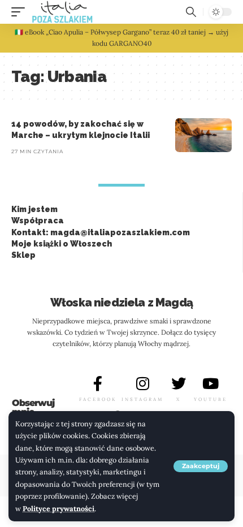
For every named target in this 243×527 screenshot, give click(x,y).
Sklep (23, 255)
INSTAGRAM (142, 399)
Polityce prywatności (58, 508)
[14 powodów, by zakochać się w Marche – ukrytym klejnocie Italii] (203, 135)
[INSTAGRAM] (142, 383)
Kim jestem (34, 209)
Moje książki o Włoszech (61, 243)
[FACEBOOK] (97, 383)
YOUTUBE (210, 399)
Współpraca (37, 220)
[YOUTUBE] (210, 383)
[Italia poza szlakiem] (62, 12)
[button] (200, 466)
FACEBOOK (97, 399)
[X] (178, 383)
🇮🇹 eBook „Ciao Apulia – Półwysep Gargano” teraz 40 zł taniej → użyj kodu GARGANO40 (121, 37)
